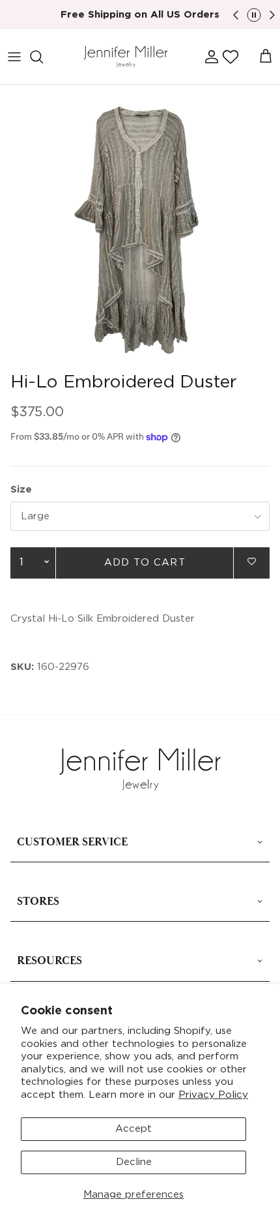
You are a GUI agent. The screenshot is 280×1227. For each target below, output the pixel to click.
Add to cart (145, 562)
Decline (134, 1162)
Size (21, 489)
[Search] (43, 56)
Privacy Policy (213, 1095)
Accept (133, 1129)
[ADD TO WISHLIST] (252, 562)
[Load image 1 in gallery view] (140, 225)
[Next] (272, 15)
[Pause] (254, 15)
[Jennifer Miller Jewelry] (125, 57)
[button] (230, 57)
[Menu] (14, 56)
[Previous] (236, 15)
